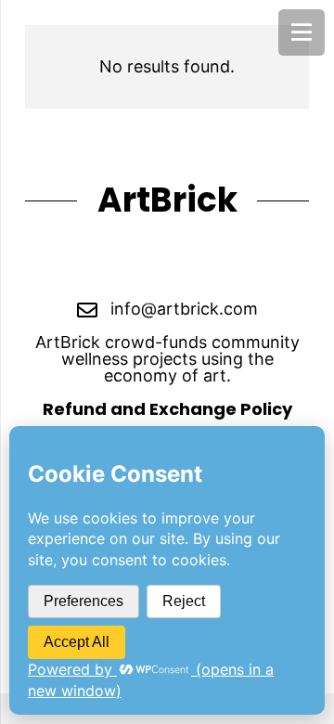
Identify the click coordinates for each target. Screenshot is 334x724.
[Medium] (255, 263)
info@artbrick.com (184, 308)
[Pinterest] (196, 263)
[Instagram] (138, 263)
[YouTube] (79, 263)
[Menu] (301, 32)
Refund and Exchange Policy (167, 408)
